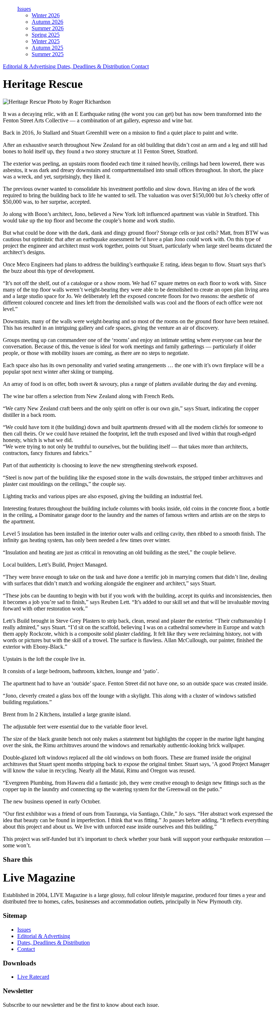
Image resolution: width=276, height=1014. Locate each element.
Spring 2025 (46, 35)
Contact (140, 66)
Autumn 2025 (47, 48)
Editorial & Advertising (30, 66)
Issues (24, 9)
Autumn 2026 (47, 22)
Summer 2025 (48, 54)
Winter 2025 (46, 41)
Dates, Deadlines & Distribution (94, 66)
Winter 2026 (46, 15)
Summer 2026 (48, 28)
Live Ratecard (33, 977)
